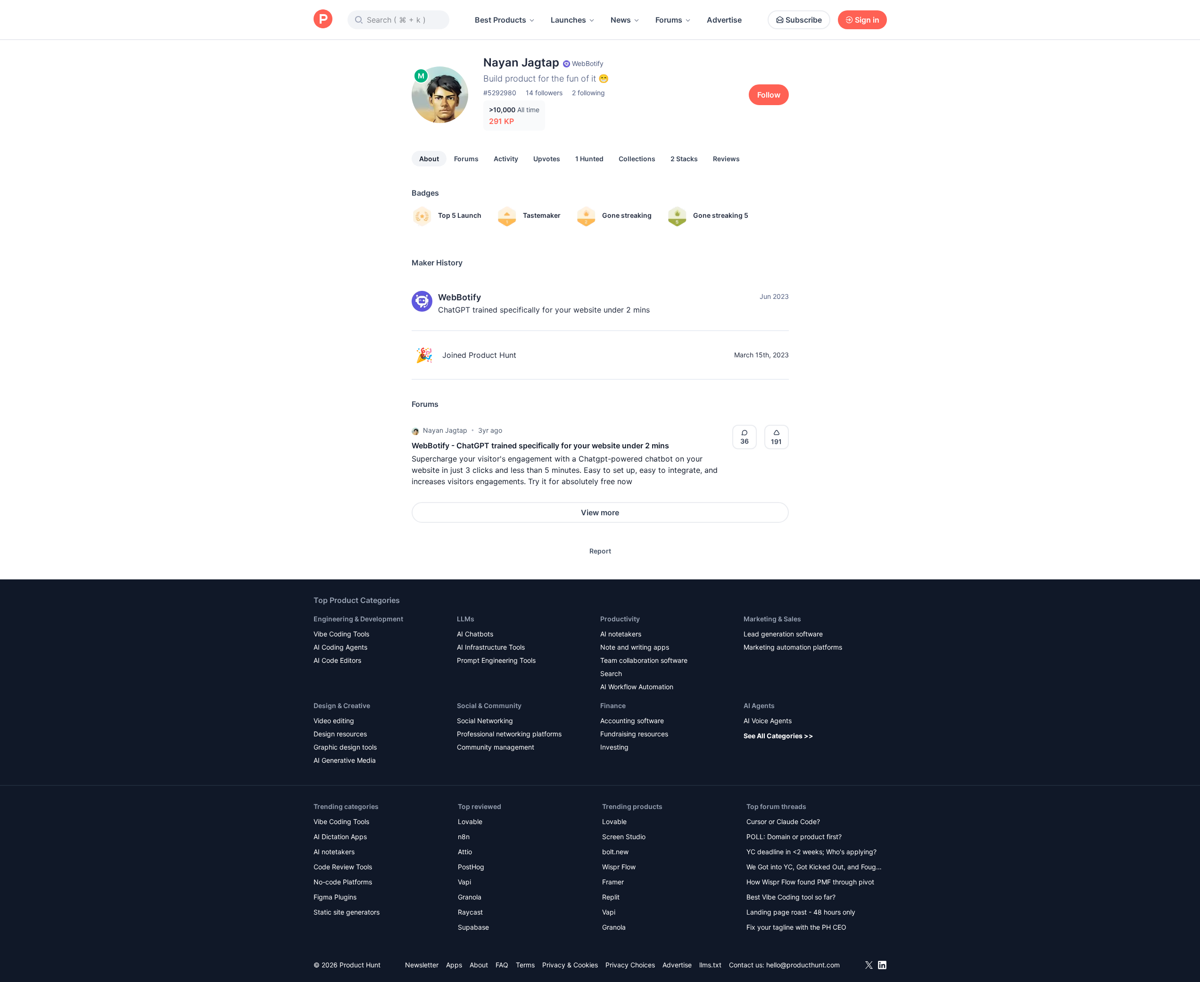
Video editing (334, 721)
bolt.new (615, 852)
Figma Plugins (335, 897)
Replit (611, 897)
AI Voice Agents (768, 721)
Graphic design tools (345, 747)
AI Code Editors (337, 660)
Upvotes (546, 159)
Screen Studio (624, 837)
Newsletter (422, 965)
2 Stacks (684, 159)
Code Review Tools (343, 867)
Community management (495, 747)
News (621, 20)
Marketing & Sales (772, 619)
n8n (464, 837)
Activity (506, 159)
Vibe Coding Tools (341, 634)
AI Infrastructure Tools (491, 647)
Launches (568, 20)
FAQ (502, 965)
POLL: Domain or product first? (794, 837)
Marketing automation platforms (793, 647)
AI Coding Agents (340, 647)
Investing (614, 747)
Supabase (473, 927)
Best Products (500, 20)
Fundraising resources (634, 734)
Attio (465, 852)
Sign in (867, 20)
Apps (454, 965)
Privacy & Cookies (570, 965)
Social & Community (489, 705)
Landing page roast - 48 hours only (800, 912)
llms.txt (710, 965)
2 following (588, 93)
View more (600, 512)
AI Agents (759, 705)
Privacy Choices (630, 965)
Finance (613, 705)
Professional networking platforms (509, 734)
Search (611, 673)
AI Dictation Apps (340, 837)
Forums (668, 20)
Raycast (470, 912)
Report (600, 551)
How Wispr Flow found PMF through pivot (810, 882)
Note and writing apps (634, 647)
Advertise (724, 20)
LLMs (465, 619)
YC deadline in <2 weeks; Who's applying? (811, 852)
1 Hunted (589, 159)
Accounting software (632, 721)
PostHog (471, 867)
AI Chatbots (475, 634)
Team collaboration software (643, 660)
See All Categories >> (778, 736)
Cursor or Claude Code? (783, 821)
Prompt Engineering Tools (496, 660)
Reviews (726, 159)
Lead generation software (783, 634)
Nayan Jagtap (445, 430)
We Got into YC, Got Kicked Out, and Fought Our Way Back (814, 868)
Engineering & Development (358, 619)
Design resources (340, 734)
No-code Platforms (343, 882)
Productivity (620, 619)
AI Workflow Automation (636, 687)
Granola (469, 897)
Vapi (464, 882)
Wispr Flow (619, 867)
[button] (415, 430)
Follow (768, 94)
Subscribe (804, 20)
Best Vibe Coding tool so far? (791, 897)
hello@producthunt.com (803, 965)
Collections (637, 159)
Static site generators (347, 912)
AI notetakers (620, 634)
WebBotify (459, 297)
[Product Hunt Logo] (323, 19)
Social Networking (485, 721)
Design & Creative (342, 705)
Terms (525, 965)
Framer (613, 882)
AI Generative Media (345, 760)
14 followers (544, 93)
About (429, 159)
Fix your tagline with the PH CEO (796, 927)
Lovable (470, 821)
